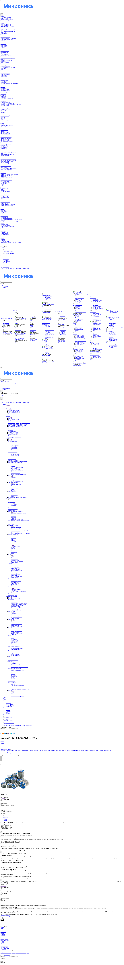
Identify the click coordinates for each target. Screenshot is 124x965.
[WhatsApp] (10, 733)
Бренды (2, 928)
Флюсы (19, 753)
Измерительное (11, 500)
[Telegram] (14, 733)
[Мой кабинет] (1, 385)
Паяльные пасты (14, 753)
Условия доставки (4, 939)
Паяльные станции (15, 444)
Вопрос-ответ (4, 949)
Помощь (2, 943)
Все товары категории (5, 915)
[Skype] (12, 733)
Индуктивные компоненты (17, 648)
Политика (3, 942)
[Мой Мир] (5, 733)
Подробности (3, 798)
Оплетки (23, 753)
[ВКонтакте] (1, 733)
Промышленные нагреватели (17, 670)
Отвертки (13, 566)
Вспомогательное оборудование (18, 464)
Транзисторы (14, 621)
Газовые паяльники (15, 454)
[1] (62, 756)
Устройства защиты (15, 653)
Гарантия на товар (5, 940)
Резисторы (13, 629)
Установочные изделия (13, 660)
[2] (62, 757)
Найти (2, 962)
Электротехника (14, 684)
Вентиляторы (14, 663)
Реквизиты (3, 941)
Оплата (4, 818)
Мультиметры (14, 504)
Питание (10, 418)
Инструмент (11, 524)
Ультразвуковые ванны (42, 750)
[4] (62, 759)
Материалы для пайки (16, 484)
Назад (8, 405)
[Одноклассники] (3, 733)
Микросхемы (14, 602)
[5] (62, 760)
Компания (8, 710)
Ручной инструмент (15, 546)
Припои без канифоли (5, 753)
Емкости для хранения (16, 589)
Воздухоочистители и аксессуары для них (56, 750)
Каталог (7, 406)
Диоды (12, 638)
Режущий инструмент (16, 536)
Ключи (12, 556)
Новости (2, 933)
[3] (62, 758)
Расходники (13, 477)
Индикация (10, 430)
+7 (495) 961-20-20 (5, 241)
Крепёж (12, 692)
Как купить (8, 703)
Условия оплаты (4, 937)
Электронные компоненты (14, 598)
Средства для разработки (13, 410)
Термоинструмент (15, 493)
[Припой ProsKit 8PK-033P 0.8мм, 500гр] (15, 793)
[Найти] (2, 15)
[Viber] (8, 733)
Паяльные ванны (33, 750)
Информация (3, 935)
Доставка (5, 819)
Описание (5, 817)
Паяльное (10, 440)
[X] (6, 733)
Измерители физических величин (18, 513)
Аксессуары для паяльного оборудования (101, 750)
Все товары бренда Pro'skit (6, 916)
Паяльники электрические (14, 750)
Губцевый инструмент (16, 527)
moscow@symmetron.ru (6, 255)
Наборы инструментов (16, 581)
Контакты (3, 934)
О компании (3, 932)
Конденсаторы (14, 613)
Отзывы (5, 820)
